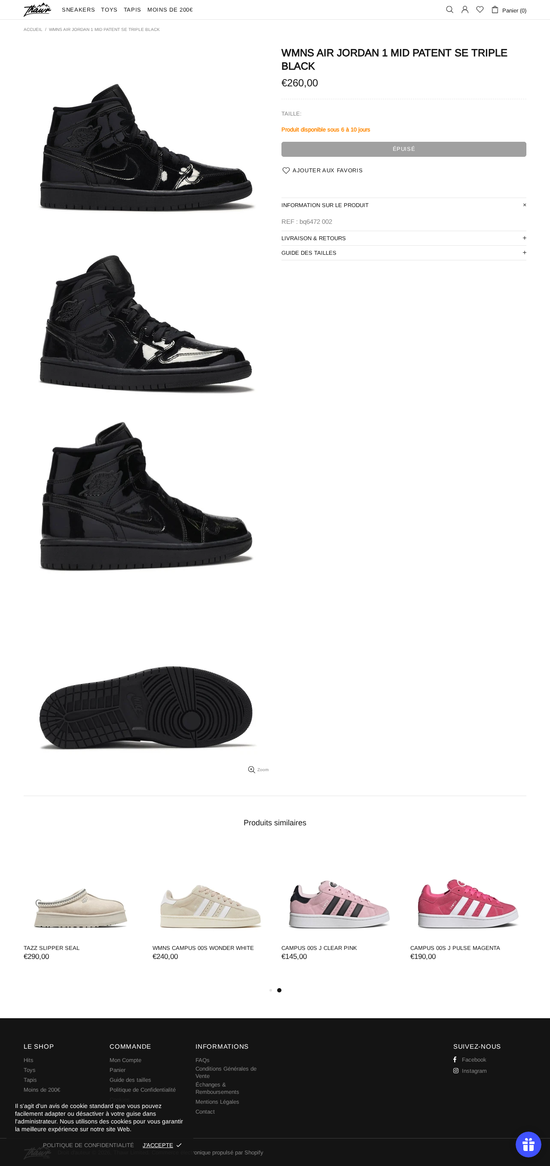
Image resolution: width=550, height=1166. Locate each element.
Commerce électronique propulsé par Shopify (207, 1152)
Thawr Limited (37, 10)
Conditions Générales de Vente (226, 1072)
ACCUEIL (33, 29)
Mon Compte (125, 1060)
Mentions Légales (217, 1102)
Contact (205, 1111)
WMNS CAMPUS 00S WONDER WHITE (203, 948)
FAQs (203, 1060)
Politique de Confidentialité (143, 1090)
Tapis (30, 1080)
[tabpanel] (339, 910)
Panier (117, 1070)
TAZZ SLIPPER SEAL (51, 948)
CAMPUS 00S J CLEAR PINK (319, 948)
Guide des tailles (130, 1080)
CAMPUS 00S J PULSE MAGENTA (455, 948)
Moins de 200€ (42, 1090)
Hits (29, 1060)
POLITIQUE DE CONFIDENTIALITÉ (88, 1145)
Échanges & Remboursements (217, 1088)
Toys (30, 1070)
